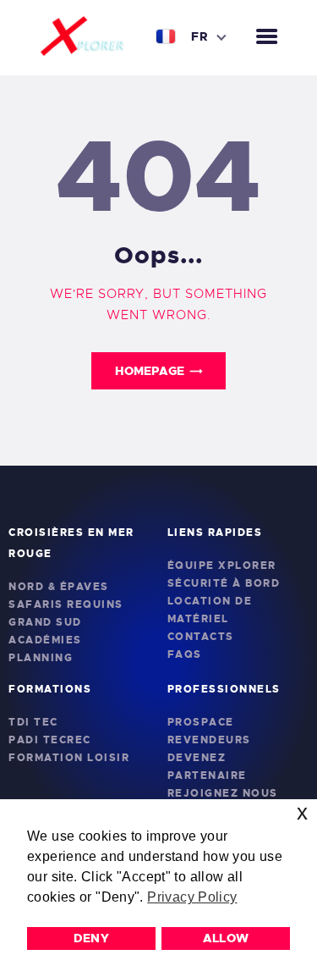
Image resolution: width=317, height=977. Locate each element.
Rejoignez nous (222, 793)
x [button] (302, 812)
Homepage (149, 370)
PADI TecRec (49, 740)
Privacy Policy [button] (192, 897)
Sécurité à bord (224, 583)
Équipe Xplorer (221, 565)
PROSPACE (200, 722)
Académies (45, 640)
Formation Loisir (68, 757)
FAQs (184, 654)
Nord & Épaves (58, 586)
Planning (40, 658)
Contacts (200, 636)
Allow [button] (226, 938)
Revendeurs (209, 740)
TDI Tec (33, 722)
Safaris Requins (65, 604)
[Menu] (266, 37)
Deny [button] (92, 938)
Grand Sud (45, 622)
